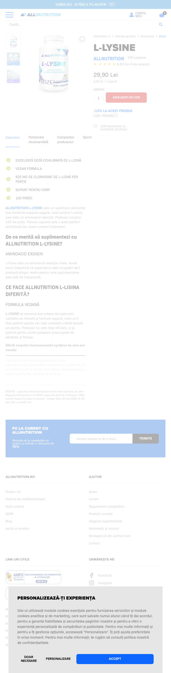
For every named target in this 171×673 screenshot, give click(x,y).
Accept (115, 659)
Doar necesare (29, 659)
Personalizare (58, 659)
